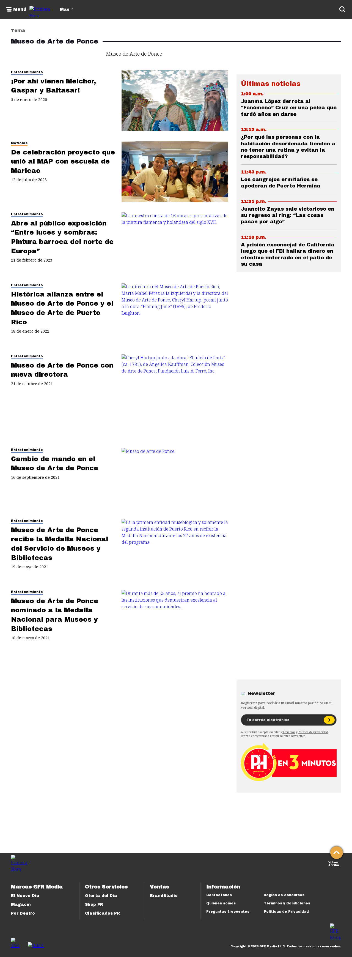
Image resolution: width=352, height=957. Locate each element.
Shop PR (94, 904)
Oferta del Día (101, 896)
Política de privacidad (313, 732)
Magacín (21, 904)
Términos (288, 732)
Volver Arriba (333, 863)
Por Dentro (23, 913)
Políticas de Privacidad (286, 912)
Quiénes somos (221, 903)
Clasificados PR (102, 913)
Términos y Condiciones (287, 903)
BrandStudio (164, 896)
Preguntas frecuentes (227, 912)
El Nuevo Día (25, 896)
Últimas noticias (271, 83)
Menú (19, 9)
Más (64, 9)
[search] (342, 9)
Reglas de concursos (284, 895)
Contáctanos (219, 895)
